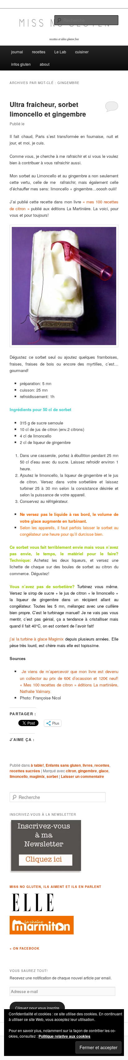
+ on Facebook (24, 948)
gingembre (87, 771)
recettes (38, 51)
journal (17, 51)
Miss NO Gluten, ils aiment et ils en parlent (55, 887)
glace (103, 771)
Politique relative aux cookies (64, 1036)
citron (71, 771)
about (44, 64)
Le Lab (60, 51)
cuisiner (82, 51)
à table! (37, 765)
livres (88, 765)
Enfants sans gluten (63, 765)
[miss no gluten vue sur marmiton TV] (42, 933)
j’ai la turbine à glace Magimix (37, 639)
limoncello (19, 776)
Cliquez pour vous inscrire (37, 1007)
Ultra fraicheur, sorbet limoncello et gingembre (48, 109)
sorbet (52, 776)
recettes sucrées (25, 771)
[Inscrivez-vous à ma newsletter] (46, 871)
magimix (37, 776)
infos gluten (21, 64)
